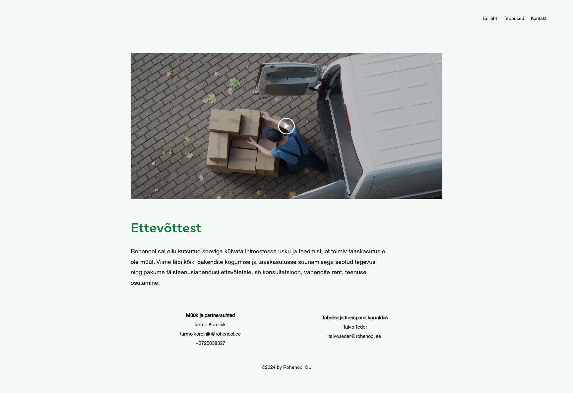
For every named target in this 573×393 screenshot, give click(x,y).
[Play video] (286, 126)
